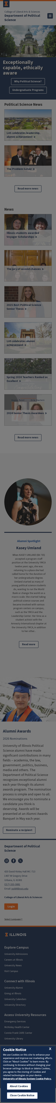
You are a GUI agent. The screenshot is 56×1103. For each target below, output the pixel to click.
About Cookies (19, 1086)
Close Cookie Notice (22, 1095)
